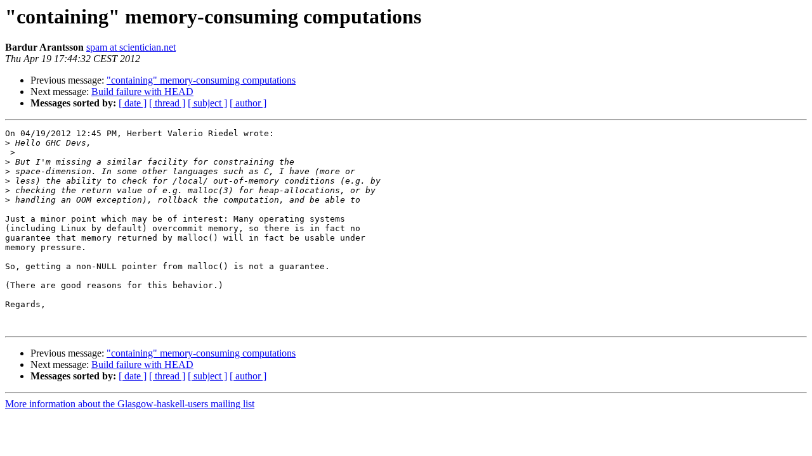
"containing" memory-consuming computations (201, 80)
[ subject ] (207, 103)
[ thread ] (167, 103)
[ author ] (248, 103)
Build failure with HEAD (142, 91)
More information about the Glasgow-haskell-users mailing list (129, 403)
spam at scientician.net (131, 47)
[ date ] (133, 103)
